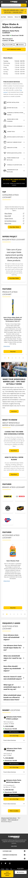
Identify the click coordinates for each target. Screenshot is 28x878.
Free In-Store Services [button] (9, 740)
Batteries (10, 17)
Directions (21, 44)
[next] (23, 358)
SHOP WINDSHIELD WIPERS (14, 49)
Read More (14, 411)
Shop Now (12, 351)
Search (23, 5)
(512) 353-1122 (9, 790)
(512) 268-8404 (9, 758)
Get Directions (15, 732)
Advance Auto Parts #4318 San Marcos (13, 781)
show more (7, 346)
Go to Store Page (14, 735)
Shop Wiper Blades (14, 227)
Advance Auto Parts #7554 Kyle (14, 749)
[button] (14, 102)
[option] (12, 326)
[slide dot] (8, 357)
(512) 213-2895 (9, 44)
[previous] (5, 358)
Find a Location (14, 811)
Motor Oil (17, 17)
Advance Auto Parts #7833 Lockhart (13, 718)
